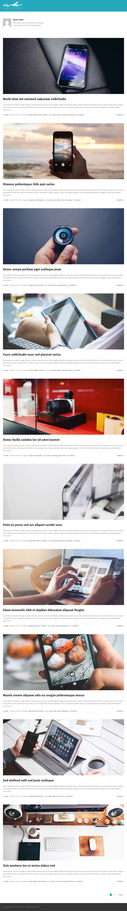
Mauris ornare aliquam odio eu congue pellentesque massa (43, 695)
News (40, 115)
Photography (40, 200)
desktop (58, 541)
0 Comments (80, 115)
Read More (120, 115)
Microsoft (35, 711)
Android (31, 370)
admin (6, 115)
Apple (30, 115)
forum (54, 115)
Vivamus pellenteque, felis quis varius (29, 184)
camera (54, 200)
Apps (34, 200)
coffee (54, 796)
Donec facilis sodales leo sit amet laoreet (31, 440)
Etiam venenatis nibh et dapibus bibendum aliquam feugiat (43, 610)
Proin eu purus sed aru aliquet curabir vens (32, 525)
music (57, 881)
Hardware (35, 115)
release (58, 115)
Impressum (43, 907)
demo (59, 200)
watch (65, 285)
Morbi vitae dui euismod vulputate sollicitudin (34, 99)
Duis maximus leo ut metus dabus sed (29, 865)
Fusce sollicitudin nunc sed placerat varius (32, 354)
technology (72, 115)
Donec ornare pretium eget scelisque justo (32, 269)
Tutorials (40, 285)
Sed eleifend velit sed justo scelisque (28, 780)
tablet (59, 370)
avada (50, 200)
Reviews (45, 115)
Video (64, 455)
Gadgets (31, 285)
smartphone (64, 115)
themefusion (66, 626)
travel (70, 370)
